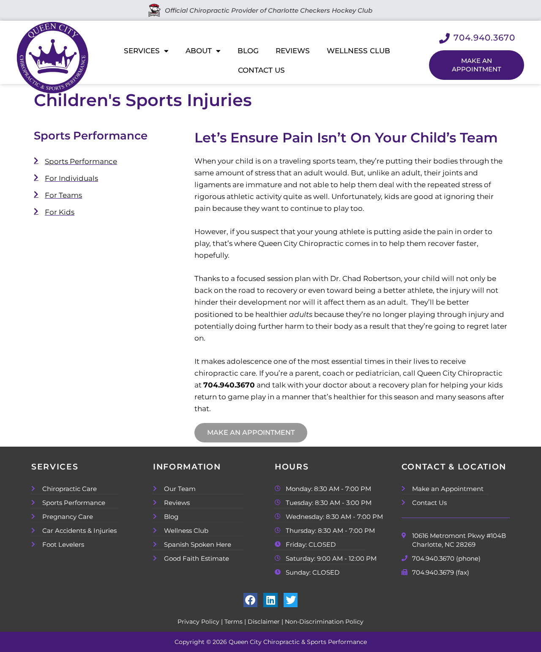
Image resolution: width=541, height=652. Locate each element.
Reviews (293, 50)
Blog (248, 50)
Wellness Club (358, 50)
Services (142, 50)
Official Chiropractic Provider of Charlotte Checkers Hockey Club (266, 10)
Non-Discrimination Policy (324, 621)
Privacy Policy (198, 621)
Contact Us (261, 70)
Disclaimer (264, 621)
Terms (233, 621)
